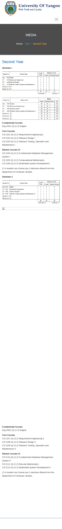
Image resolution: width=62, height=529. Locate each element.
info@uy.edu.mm (34, 510)
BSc (27, 44)
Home (19, 44)
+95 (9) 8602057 (33, 502)
